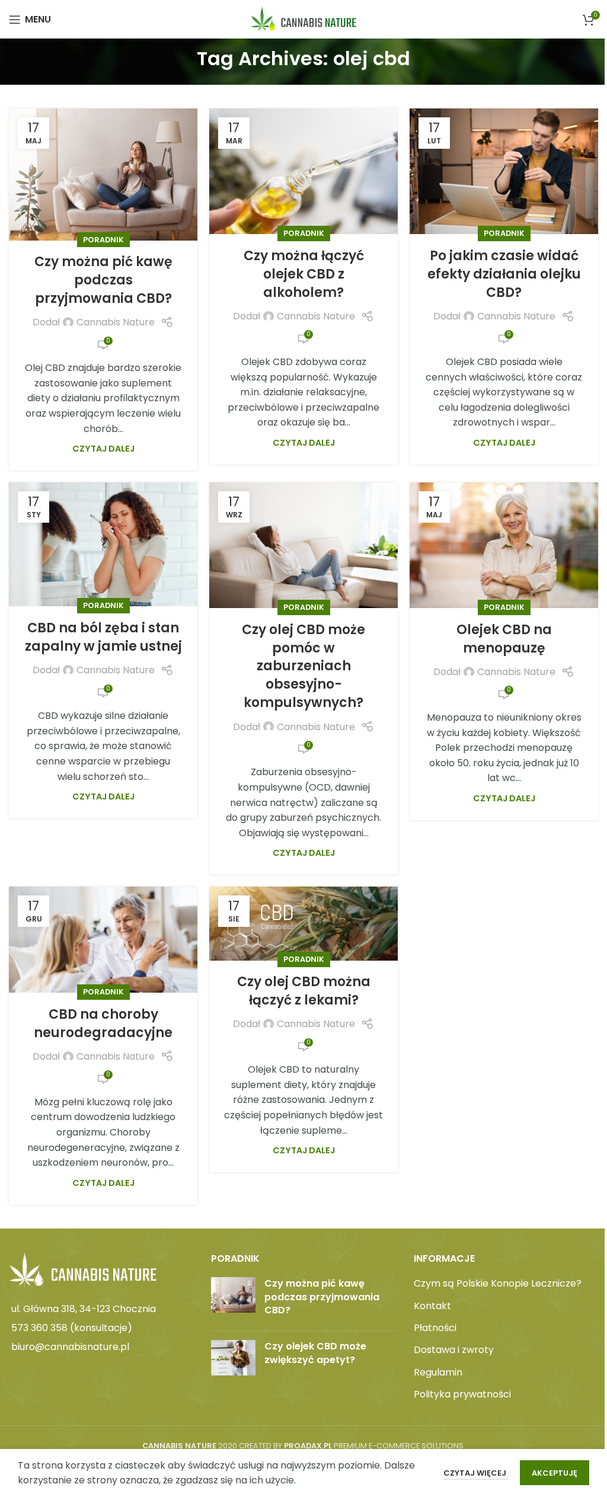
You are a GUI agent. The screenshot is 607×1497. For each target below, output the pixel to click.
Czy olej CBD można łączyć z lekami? (303, 991)
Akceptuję (554, 1473)
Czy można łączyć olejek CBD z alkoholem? (304, 274)
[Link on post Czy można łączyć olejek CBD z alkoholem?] (303, 171)
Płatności (435, 1328)
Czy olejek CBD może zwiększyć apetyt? (315, 1352)
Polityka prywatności (462, 1394)
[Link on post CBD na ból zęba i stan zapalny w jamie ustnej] (103, 544)
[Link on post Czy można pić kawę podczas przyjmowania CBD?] (103, 174)
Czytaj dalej (103, 449)
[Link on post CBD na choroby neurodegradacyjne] (103, 940)
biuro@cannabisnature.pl (70, 1347)
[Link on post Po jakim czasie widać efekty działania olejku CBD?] (504, 171)
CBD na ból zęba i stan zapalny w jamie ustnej (103, 637)
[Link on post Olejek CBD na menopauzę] (504, 545)
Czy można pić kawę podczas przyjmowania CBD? (103, 280)
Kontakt (432, 1306)
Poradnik (103, 240)
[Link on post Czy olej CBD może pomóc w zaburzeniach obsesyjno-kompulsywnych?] (303, 545)
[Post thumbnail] (233, 1299)
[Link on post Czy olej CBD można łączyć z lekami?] (303, 923)
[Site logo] (304, 18)
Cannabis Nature (115, 322)
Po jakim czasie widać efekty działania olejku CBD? (504, 274)
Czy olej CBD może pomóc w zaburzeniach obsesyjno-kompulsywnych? (303, 666)
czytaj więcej (475, 1473)
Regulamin (438, 1372)
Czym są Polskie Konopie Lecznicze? (498, 1283)
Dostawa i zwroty (454, 1350)
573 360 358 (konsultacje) (71, 1328)
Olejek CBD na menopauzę (504, 638)
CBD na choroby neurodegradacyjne (103, 1023)
